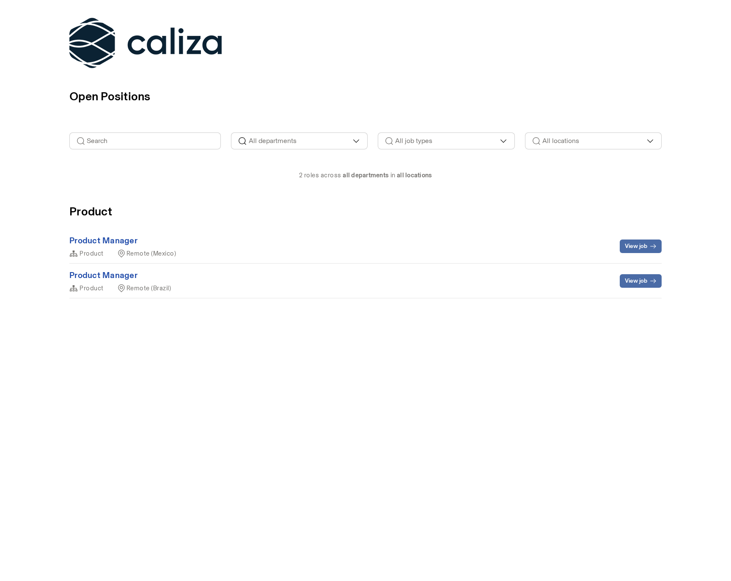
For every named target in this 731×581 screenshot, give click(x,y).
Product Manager (103, 240)
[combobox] (299, 141)
